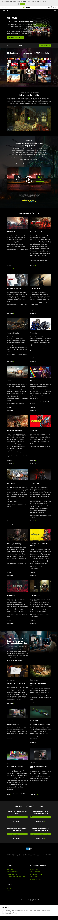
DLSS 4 (21, 45)
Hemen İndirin (33, 794)
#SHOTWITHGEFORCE (36, 874)
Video (8, 45)
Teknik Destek (10, 890)
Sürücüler (9, 888)
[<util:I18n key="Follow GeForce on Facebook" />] (28, 900)
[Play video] (29, 70)
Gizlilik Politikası (6, 910)
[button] (49, 7)
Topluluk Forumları (35, 871)
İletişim (13, 912)
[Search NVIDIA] (6, 7)
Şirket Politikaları (46, 910)
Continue (22, 3)
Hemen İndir (9, 738)
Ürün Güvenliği (6, 912)
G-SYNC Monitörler (12, 874)
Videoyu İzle (9, 265)
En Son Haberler (34, 869)
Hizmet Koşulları (28, 910)
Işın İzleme (14, 45)
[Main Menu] (3, 7)
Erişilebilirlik (37, 910)
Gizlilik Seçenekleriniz (17, 910)
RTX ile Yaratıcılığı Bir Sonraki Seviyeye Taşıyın (16, 794)
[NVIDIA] (26, 7)
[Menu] (55, 10)
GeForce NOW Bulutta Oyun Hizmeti (16, 876)
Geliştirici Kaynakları (35, 879)
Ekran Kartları (10, 869)
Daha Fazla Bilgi (10, 268)
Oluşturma (27, 45)
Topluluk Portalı (34, 876)
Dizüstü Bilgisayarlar (12, 871)
